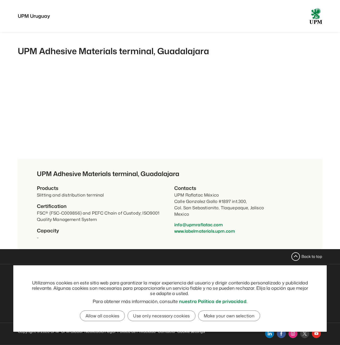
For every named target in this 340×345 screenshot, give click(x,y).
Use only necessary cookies (161, 316)
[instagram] (293, 333)
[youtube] (316, 333)
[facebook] (281, 333)
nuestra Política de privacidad (212, 301)
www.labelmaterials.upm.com (204, 231)
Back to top (311, 256)
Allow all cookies (103, 316)
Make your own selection (229, 316)
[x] (304, 333)
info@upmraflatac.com (198, 225)
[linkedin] (269, 333)
